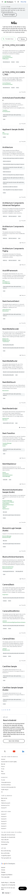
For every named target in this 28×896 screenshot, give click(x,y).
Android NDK (4, 844)
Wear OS (3, 800)
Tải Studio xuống (5, 842)
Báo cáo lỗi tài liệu (5, 853)
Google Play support (6, 855)
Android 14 (3, 821)
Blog (2, 771)
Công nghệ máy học (6, 782)
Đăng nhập (23, 1)
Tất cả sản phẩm (5, 877)
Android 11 (3, 828)
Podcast (3, 773)
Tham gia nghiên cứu (6, 858)
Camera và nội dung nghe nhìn (8, 787)
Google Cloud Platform (6, 874)
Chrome (3, 870)
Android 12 (3, 826)
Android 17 (3, 814)
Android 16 (3, 816)
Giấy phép (12, 882)
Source (3, 766)
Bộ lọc (22, 39)
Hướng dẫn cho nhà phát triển (8, 837)
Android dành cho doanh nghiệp (9, 761)
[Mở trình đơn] (2, 2)
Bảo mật (3, 764)
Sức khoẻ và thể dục (6, 784)
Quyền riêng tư (4, 789)
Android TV (3, 807)
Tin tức (2, 769)
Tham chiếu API (4, 839)
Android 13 (3, 823)
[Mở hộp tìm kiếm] (15, 2)
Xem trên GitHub (14, 741)
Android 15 (3, 819)
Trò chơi (3, 780)
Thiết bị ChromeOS (5, 803)
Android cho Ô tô (5, 805)
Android (3, 759)
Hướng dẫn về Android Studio (8, 834)
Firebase (3, 872)
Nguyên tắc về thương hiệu (8, 885)
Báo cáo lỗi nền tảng (6, 850)
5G (2, 792)
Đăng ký (22, 888)
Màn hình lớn (4, 798)
